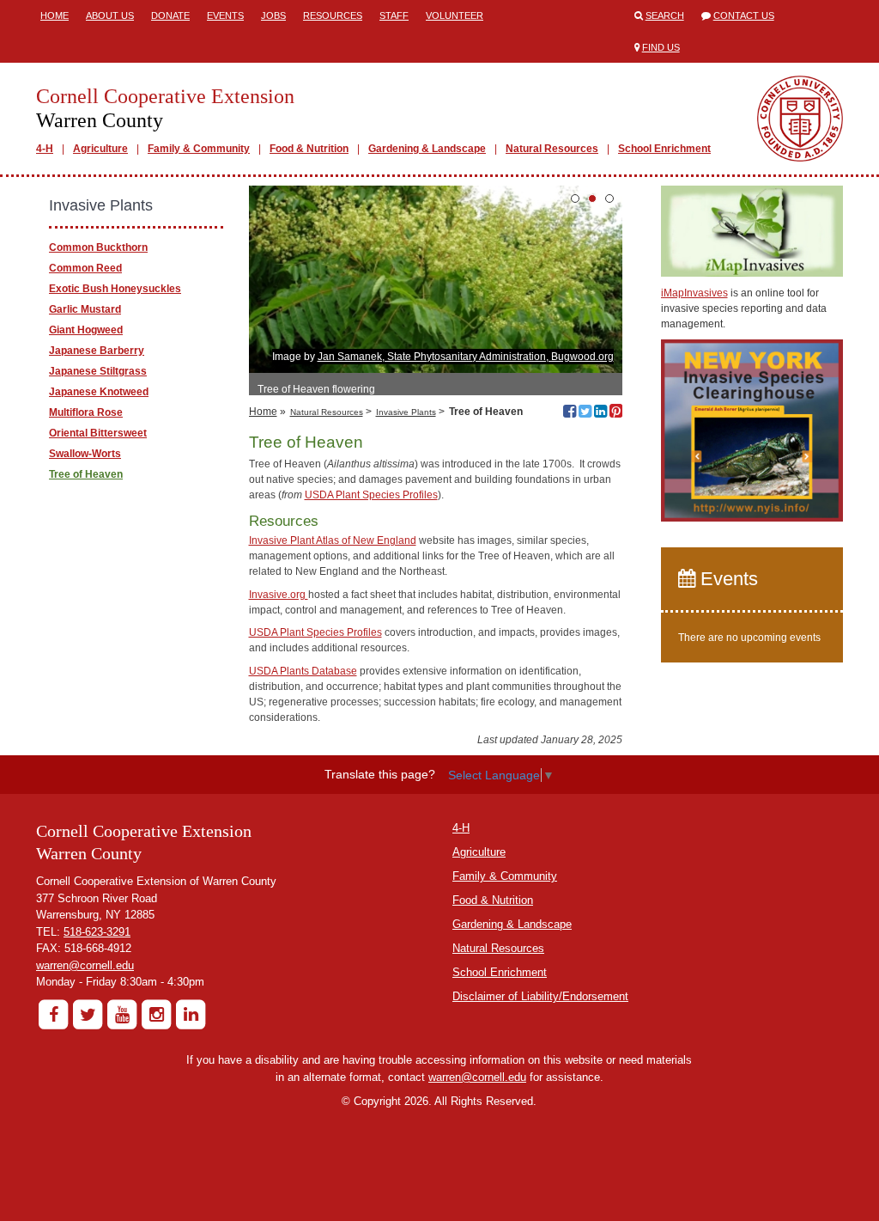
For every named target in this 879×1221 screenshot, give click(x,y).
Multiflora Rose (86, 412)
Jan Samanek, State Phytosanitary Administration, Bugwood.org (466, 357)
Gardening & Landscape (427, 149)
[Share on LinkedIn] (600, 413)
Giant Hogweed (86, 330)
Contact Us (743, 15)
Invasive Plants (406, 412)
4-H (44, 149)
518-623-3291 (97, 931)
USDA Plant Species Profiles (371, 495)
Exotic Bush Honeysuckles (115, 289)
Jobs (273, 15)
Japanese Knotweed (99, 392)
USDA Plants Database (303, 671)
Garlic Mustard (85, 309)
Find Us (661, 47)
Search (665, 15)
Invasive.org (278, 595)
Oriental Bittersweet (98, 433)
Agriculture (100, 149)
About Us (110, 15)
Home (54, 15)
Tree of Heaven (86, 474)
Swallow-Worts (85, 454)
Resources (332, 15)
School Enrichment (664, 149)
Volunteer (454, 15)
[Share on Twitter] (585, 413)
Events (225, 15)
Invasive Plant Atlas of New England (332, 540)
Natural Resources (552, 149)
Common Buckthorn (98, 247)
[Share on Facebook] (569, 413)
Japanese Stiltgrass (98, 371)
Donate (170, 15)
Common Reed (85, 268)
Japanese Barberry (96, 351)
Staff (394, 15)
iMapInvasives (694, 293)
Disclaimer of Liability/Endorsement (540, 996)
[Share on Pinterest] (615, 413)
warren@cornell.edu (85, 965)
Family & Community (199, 149)
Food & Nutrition (309, 149)
